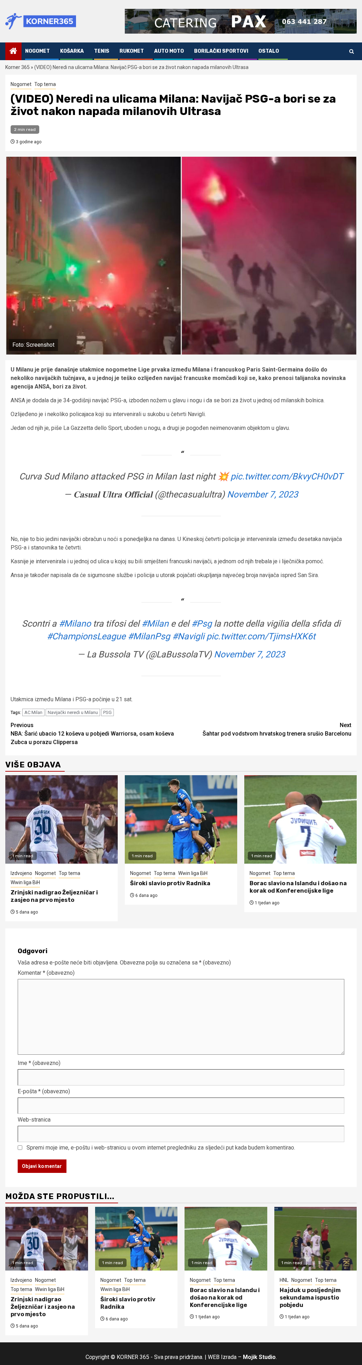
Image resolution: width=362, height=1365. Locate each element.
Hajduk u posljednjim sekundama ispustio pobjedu (310, 1297)
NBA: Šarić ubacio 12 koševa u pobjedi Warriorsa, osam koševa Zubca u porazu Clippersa (92, 733)
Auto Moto (169, 51)
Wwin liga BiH (25, 882)
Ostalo (268, 51)
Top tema (45, 84)
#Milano (75, 623)
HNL (284, 1280)
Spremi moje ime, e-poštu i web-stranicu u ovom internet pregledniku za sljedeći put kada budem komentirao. (161, 1147)
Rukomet (131, 51)
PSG (107, 712)
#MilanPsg (149, 636)
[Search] (351, 51)
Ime (39, 1063)
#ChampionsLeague (86, 636)
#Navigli (188, 636)
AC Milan (33, 712)
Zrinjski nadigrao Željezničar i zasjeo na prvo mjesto (54, 896)
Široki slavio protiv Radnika (170, 883)
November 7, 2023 (262, 494)
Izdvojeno (21, 873)
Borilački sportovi (221, 51)
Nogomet (37, 51)
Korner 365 (17, 67)
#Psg (201, 623)
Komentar (46, 972)
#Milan (155, 623)
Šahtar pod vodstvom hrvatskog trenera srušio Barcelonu (277, 729)
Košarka (72, 51)
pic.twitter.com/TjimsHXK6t (260, 636)
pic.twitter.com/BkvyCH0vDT (286, 476)
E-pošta (44, 1091)
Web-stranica (34, 1119)
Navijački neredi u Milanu (73, 712)
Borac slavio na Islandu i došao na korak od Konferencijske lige (298, 887)
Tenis (101, 51)
